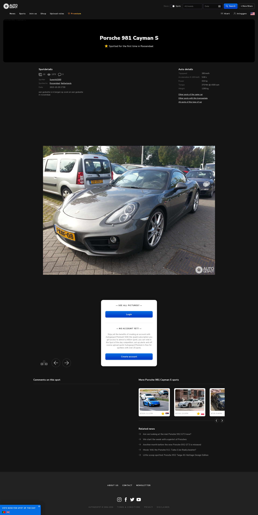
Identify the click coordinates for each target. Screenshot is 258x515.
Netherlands (66, 83)
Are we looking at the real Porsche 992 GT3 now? (167, 434)
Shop (43, 13)
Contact (127, 485)
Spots (178, 6)
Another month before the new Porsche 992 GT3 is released (172, 444)
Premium (75, 13)
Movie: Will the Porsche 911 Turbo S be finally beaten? (169, 449)
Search (232, 6)
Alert (227, 13)
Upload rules (57, 13)
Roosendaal (55, 83)
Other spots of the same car (190, 94)
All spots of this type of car (190, 102)
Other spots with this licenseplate (193, 98)
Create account (129, 356)
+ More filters (247, 6)
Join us (33, 13)
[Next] (222, 420)
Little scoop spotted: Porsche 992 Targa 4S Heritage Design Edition (175, 455)
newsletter (143, 485)
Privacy (148, 507)
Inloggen (242, 13)
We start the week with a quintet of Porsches (165, 439)
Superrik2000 (55, 79)
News (166, 6)
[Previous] (216, 420)
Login (129, 314)
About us (112, 485)
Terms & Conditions (128, 507)
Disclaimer (163, 507)
